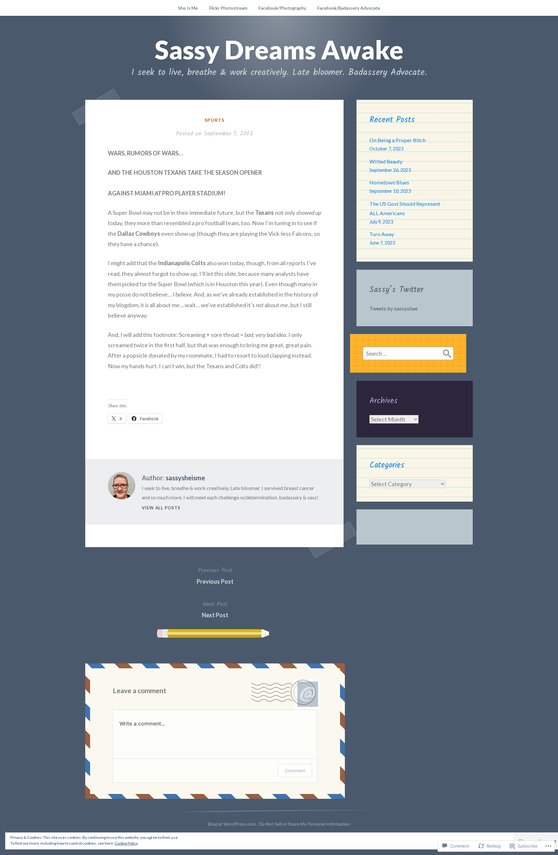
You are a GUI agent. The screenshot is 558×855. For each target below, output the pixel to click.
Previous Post (215, 575)
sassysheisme (185, 478)
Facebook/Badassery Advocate (348, 8)
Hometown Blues (389, 182)
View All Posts (161, 507)
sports (214, 120)
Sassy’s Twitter (396, 289)
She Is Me (188, 8)
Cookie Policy (126, 843)
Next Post (215, 609)
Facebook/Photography (282, 8)
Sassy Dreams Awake (279, 49)
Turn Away (381, 234)
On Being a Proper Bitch (397, 140)
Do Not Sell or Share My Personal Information (304, 824)
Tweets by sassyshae (393, 308)
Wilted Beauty (385, 161)
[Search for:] (408, 353)
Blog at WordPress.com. (232, 824)
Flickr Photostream (228, 8)
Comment (295, 770)
